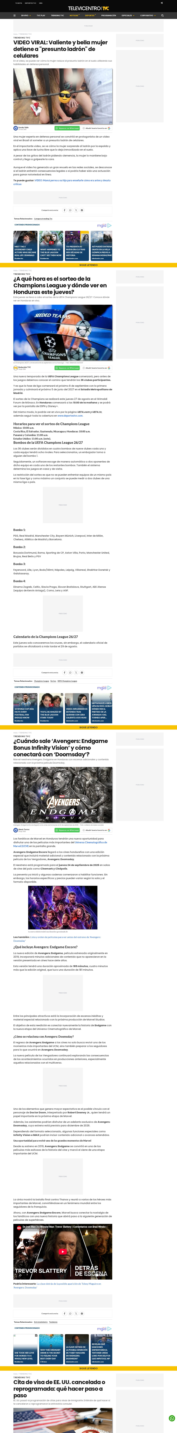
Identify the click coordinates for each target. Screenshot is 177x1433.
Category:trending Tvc (43, 219)
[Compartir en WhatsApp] (70, 210)
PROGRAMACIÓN (108, 15)
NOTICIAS (74, 15)
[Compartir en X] (76, 210)
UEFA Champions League (67, 681)
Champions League (41, 681)
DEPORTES (89, 15)
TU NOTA (18, 3)
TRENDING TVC (57, 15)
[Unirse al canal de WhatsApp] (172, 1418)
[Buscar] (162, 15)
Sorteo (53, 681)
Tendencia (53, 1322)
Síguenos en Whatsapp (69, 128)
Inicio (15, 34)
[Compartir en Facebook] (64, 210)
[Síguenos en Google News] (81, 210)
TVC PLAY (41, 15)
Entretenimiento (41, 1322)
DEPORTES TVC (30, 3)
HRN (40, 3)
